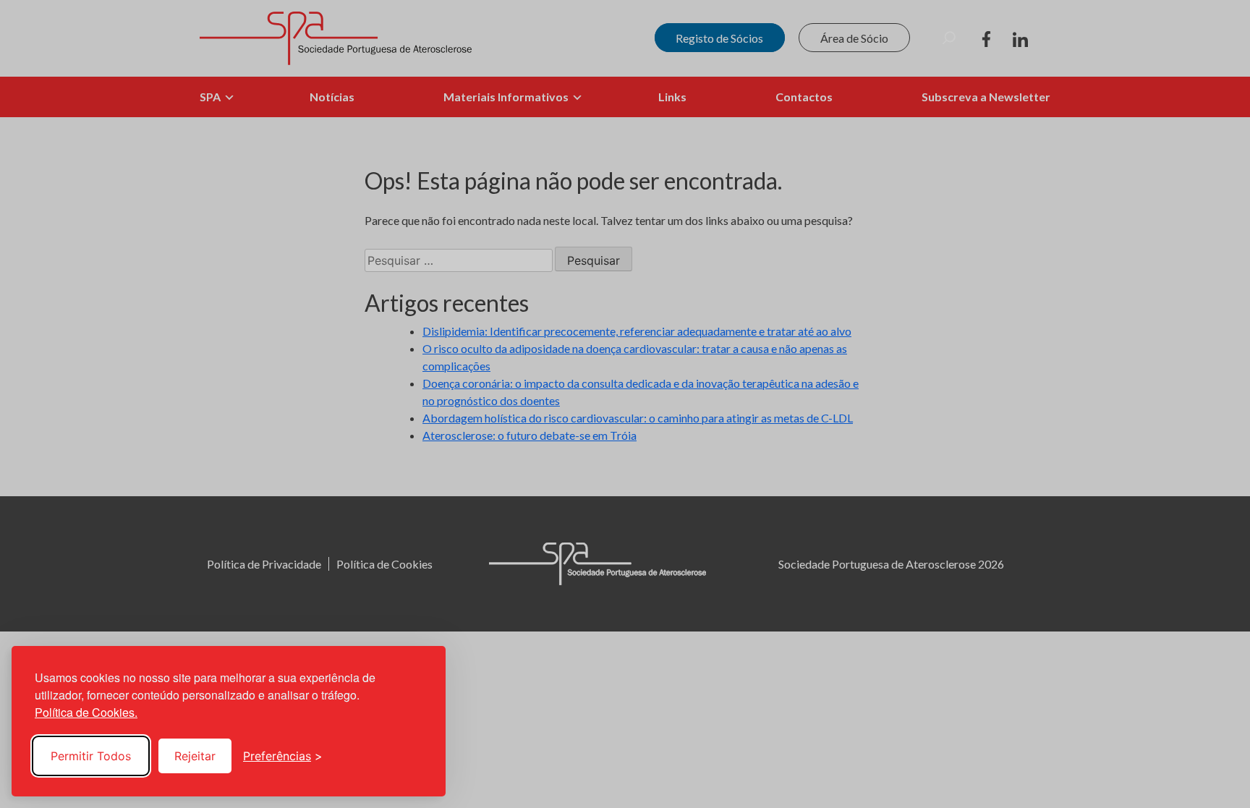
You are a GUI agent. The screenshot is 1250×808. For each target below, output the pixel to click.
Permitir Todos (91, 756)
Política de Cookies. (86, 712)
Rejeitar (195, 756)
